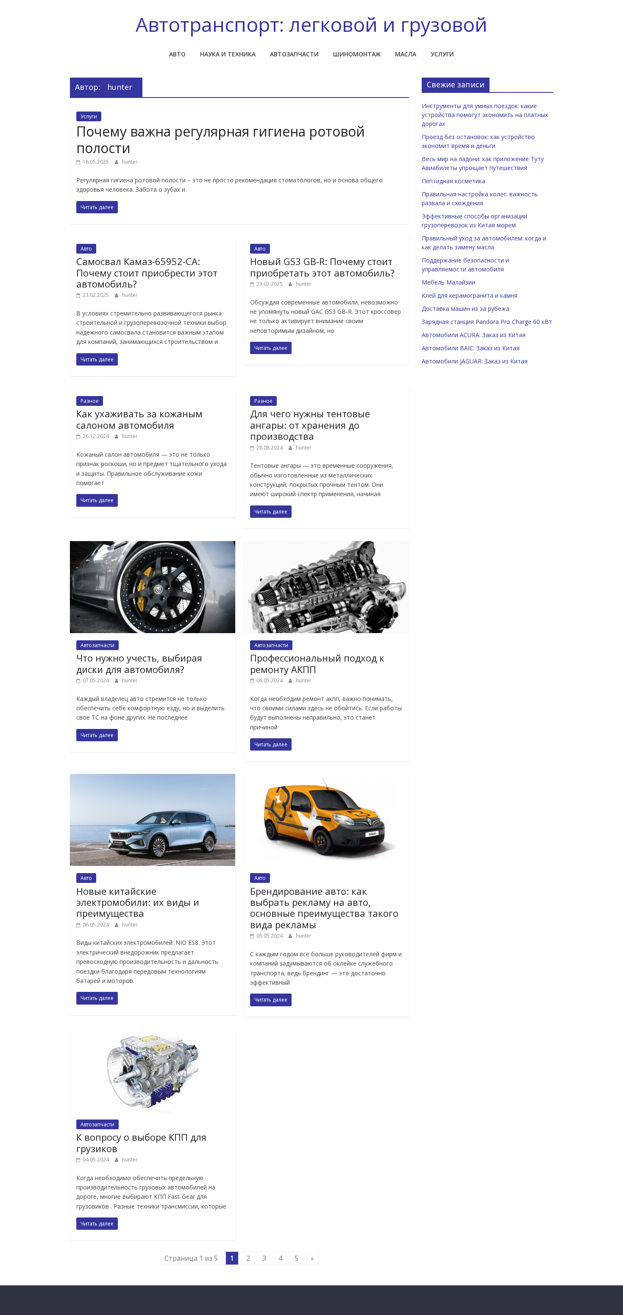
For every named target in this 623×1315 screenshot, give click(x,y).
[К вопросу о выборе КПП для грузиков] (152, 1034)
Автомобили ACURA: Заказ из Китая (474, 335)
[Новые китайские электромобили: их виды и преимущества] (152, 779)
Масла (405, 54)
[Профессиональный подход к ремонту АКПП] (326, 546)
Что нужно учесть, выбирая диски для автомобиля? (139, 663)
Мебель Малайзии (448, 282)
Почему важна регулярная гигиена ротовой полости (220, 139)
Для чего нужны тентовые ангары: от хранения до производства (310, 424)
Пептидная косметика (453, 181)
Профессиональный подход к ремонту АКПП (317, 663)
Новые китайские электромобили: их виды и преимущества (137, 902)
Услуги (442, 54)
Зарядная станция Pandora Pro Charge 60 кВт (487, 322)
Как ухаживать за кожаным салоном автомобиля (139, 419)
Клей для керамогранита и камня (469, 295)
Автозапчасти (294, 54)
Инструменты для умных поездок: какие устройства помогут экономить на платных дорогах (485, 115)
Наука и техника (228, 54)
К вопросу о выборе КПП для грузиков (141, 1142)
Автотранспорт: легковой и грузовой (311, 24)
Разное (90, 401)
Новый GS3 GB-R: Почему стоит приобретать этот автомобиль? (322, 267)
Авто (177, 54)
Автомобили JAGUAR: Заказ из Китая (475, 361)
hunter (130, 161)
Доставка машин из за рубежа (465, 308)
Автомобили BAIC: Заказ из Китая (471, 348)
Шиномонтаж (357, 54)
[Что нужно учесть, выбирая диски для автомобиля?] (152, 546)
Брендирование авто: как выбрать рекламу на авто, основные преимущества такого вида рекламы (324, 908)
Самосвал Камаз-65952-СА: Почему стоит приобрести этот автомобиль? (146, 272)
